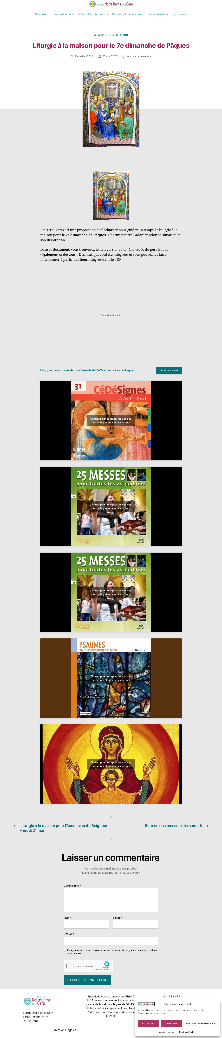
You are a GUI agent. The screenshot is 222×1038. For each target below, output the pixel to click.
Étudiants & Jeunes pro (126, 14)
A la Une (100, 35)
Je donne (178, 14)
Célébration (118, 35)
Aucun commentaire (139, 56)
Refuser (171, 1023)
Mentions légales (166, 1032)
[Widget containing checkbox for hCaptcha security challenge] (88, 966)
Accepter (148, 1023)
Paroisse (40, 14)
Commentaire (72, 885)
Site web (69, 933)
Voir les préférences (200, 1023)
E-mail (117, 917)
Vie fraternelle (156, 14)
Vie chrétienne (62, 14)
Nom (68, 917)
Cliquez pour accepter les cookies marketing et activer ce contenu (110, 420)
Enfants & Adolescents (91, 14)
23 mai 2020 (110, 56)
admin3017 (86, 56)
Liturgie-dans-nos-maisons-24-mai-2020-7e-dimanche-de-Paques (87, 370)
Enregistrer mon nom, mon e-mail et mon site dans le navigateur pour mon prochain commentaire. (112, 952)
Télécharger (169, 370)
